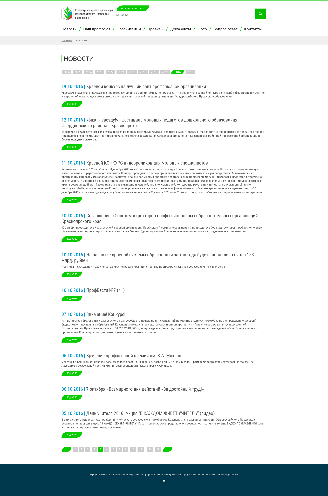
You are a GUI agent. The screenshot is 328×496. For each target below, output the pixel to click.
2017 (165, 72)
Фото (203, 29)
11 (140, 449)
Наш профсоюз (97, 29)
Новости (70, 29)
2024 (88, 72)
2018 (154, 72)
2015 (190, 72)
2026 (67, 72)
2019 (143, 72)
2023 (99, 72)
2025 (77, 72)
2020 (132, 72)
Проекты (156, 29)
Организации (130, 29)
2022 (110, 72)
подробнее (72, 104)
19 (158, 449)
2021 (121, 72)
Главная (67, 40)
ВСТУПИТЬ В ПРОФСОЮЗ (132, 8)
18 (150, 449)
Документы (181, 29)
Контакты (253, 29)
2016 (178, 72)
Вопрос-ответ (226, 29)
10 (132, 449)
